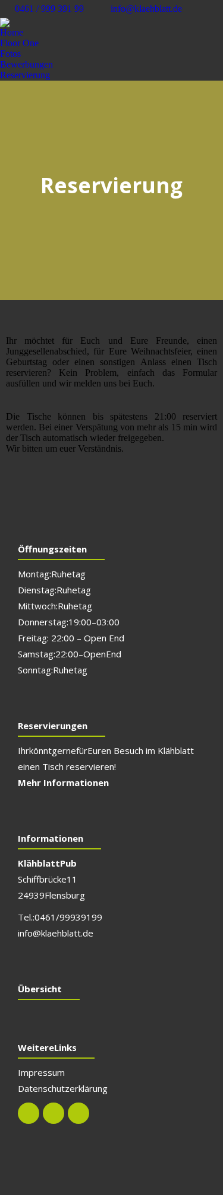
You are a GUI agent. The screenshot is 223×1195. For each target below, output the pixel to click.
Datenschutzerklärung (63, 1088)
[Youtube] (78, 1113)
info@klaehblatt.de (146, 9)
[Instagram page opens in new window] (214, 9)
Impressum (41, 1072)
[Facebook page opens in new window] (196, 9)
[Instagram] (53, 1113)
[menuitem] (11, 32)
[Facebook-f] (28, 1113)
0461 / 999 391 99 (49, 9)
